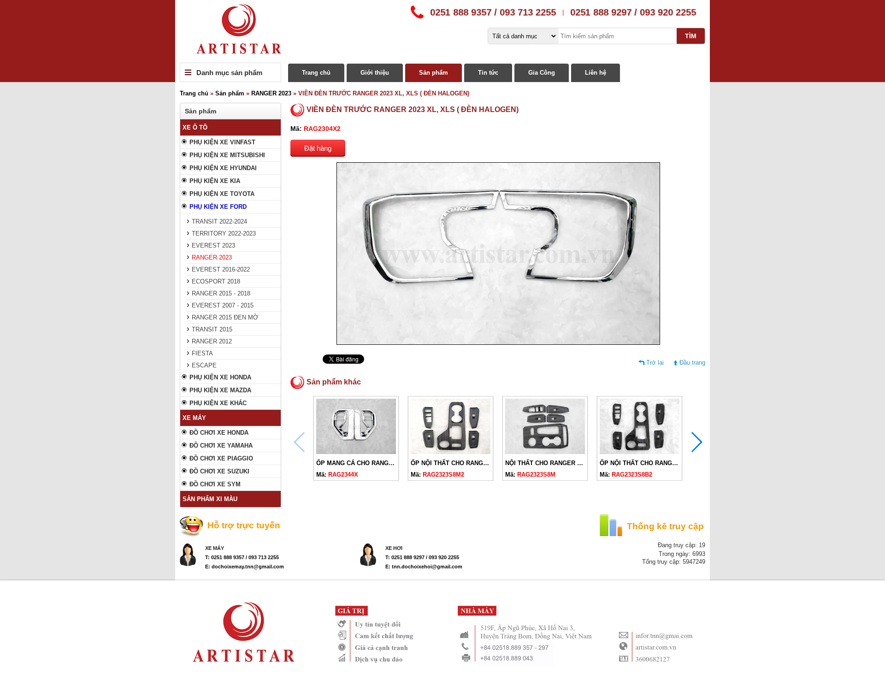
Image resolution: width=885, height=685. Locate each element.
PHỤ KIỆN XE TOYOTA (221, 193)
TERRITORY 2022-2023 (224, 233)
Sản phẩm (433, 72)
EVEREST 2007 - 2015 (223, 305)
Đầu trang (692, 362)
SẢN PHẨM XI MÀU (210, 499)
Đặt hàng (317, 148)
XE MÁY (194, 417)
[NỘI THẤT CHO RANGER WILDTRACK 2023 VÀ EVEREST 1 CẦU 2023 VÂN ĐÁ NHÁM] (545, 452)
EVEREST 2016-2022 (221, 269)
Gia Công (541, 72)
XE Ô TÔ (195, 127)
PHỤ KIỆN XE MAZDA (220, 390)
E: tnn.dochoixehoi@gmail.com (423, 566)
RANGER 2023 (271, 93)
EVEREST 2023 (213, 245)
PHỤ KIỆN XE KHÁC (218, 403)
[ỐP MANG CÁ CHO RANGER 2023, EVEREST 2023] (356, 452)
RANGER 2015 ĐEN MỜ (225, 317)
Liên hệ (595, 72)
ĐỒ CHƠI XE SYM (215, 484)
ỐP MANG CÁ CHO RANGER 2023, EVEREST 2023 (387, 463)
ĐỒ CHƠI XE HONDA (218, 432)
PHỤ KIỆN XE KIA (214, 180)
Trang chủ (316, 72)
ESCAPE (204, 365)
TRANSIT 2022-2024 (219, 221)
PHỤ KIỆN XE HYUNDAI (223, 168)
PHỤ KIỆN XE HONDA (220, 377)
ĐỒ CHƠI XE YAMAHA (221, 445)
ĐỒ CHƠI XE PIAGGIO (221, 458)
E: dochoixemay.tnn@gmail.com (244, 566)
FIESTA (202, 353)
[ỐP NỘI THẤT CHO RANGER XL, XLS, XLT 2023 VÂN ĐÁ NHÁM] (450, 452)
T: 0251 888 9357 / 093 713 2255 (242, 557)
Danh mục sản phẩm (229, 73)
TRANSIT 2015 (212, 329)
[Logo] (442, 31)
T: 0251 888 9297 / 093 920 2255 (422, 557)
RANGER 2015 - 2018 (221, 293)
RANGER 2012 (212, 341)
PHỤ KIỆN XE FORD (218, 206)
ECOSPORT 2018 (216, 281)
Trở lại (655, 362)
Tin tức (488, 72)
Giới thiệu (374, 72)
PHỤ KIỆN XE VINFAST (222, 142)
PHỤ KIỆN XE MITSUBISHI (227, 155)
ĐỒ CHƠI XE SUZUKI (219, 471)
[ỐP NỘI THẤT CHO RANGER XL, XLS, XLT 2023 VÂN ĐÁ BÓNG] (639, 452)
